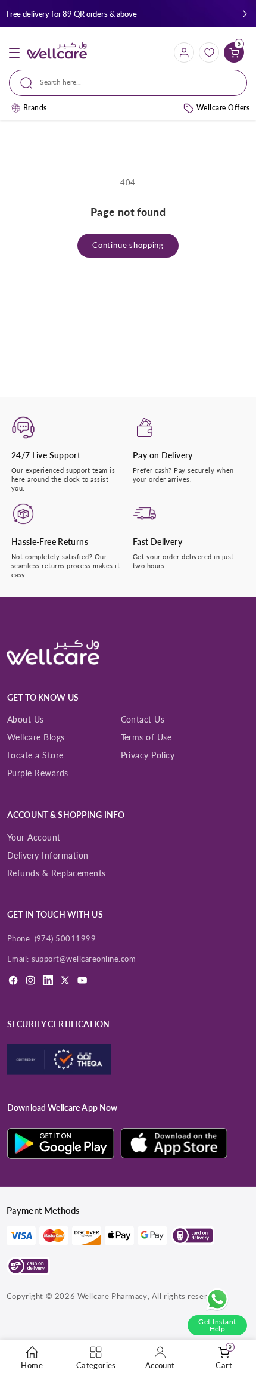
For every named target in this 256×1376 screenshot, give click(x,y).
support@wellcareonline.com (84, 958)
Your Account (34, 837)
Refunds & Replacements (56, 873)
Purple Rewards (37, 773)
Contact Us (143, 719)
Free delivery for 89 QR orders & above (72, 13)
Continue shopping (128, 245)
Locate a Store (35, 755)
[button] (245, 14)
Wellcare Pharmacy (112, 1296)
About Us (25, 719)
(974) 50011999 (65, 938)
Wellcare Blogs (36, 737)
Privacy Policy (148, 755)
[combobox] (128, 83)
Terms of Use (146, 737)
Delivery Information (48, 855)
